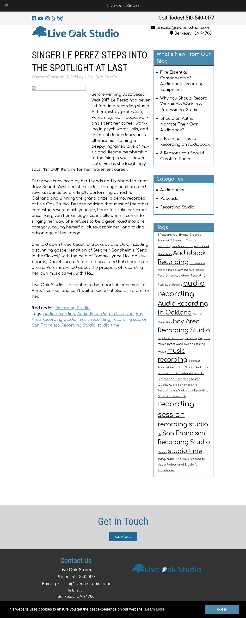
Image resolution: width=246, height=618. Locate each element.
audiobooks (173, 285)
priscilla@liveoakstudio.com (183, 27)
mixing (200, 344)
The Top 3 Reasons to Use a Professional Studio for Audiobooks (181, 465)
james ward (175, 344)
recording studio (183, 424)
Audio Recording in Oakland (105, 314)
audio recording (59, 314)
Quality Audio (167, 385)
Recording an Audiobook (175, 390)
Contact (123, 537)
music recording (94, 319)
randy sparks (187, 385)
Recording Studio (72, 308)
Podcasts (169, 198)
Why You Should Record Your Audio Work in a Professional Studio (183, 104)
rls (159, 434)
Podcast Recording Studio (176, 367)
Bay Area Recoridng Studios (177, 338)
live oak (189, 344)
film (200, 338)
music (162, 352)
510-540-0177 (83, 577)
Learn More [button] (155, 609)
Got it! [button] (222, 609)
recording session (130, 319)
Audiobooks (172, 190)
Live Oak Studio (123, 6)
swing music (166, 459)
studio (162, 452)
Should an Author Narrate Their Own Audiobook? (179, 124)
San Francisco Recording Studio (63, 325)
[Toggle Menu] (6, 6)
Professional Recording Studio (179, 379)
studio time (108, 325)
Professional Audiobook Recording (182, 373)
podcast (194, 360)
